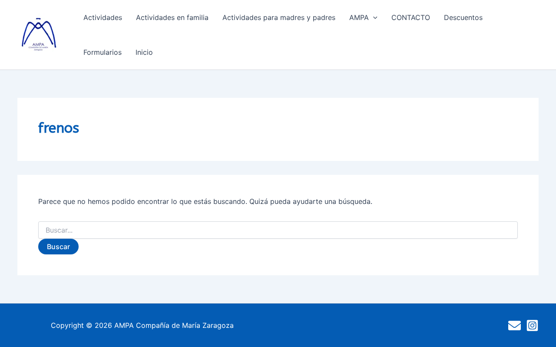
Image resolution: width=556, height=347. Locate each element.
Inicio (144, 52)
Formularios (102, 52)
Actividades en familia (172, 17)
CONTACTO (410, 17)
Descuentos (463, 17)
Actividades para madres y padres (278, 17)
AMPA (359, 17)
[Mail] (514, 325)
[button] (373, 17)
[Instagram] (532, 325)
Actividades (102, 17)
